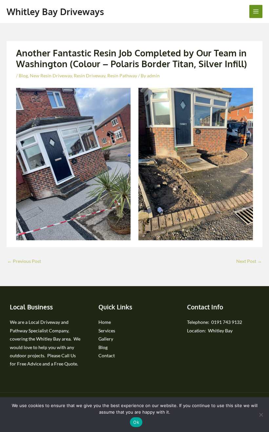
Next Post (249, 261)
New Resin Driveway (51, 75)
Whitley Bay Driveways (55, 11)
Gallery (105, 339)
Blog (23, 75)
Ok (136, 422)
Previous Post (24, 261)
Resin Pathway (122, 75)
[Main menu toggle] (256, 11)
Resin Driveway (89, 75)
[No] (261, 414)
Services (106, 330)
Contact (106, 355)
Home (104, 322)
